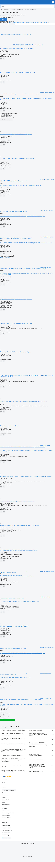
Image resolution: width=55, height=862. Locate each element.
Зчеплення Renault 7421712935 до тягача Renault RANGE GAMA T (17, 501)
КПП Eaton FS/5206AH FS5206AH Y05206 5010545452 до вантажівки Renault (20, 601)
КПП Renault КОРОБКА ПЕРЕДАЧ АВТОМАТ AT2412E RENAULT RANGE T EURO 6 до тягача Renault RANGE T (13, 750)
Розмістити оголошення (7, 719)
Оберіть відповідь (6, 119)
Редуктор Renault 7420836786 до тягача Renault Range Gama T (16, 323)
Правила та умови (6, 810)
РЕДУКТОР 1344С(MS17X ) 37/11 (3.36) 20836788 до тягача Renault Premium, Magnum (22, 216)
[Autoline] (1, 10)
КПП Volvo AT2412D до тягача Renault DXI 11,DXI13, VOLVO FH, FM (17, 72)
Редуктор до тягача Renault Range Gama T (10, 766)
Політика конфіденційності (8, 813)
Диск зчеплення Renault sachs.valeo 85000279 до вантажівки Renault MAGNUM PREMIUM (23, 401)
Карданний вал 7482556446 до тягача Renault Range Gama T (16, 299)
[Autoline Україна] (8, 2)
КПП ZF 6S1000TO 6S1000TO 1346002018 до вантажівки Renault (16, 48)
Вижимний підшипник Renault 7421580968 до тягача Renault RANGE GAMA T (20, 525)
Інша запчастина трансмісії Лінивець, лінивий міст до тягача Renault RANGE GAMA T (13, 744)
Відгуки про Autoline (6, 817)
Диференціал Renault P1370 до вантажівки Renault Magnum (15, 352)
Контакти (4, 787)
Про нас (3, 782)
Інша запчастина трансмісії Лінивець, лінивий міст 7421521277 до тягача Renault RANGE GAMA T (26, 476)
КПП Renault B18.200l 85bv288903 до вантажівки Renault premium (17, 158)
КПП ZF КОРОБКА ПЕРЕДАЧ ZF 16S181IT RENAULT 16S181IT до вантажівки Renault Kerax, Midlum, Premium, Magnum (13, 760)
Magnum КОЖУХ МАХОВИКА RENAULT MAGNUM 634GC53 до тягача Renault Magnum (22, 653)
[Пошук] (53, 6)
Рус (5, 792)
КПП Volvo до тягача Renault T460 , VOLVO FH (11, 755)
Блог (3, 820)
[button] (53, 2)
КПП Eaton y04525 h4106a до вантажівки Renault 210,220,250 (16, 134)
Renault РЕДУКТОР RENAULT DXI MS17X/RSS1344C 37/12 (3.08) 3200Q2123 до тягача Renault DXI (26, 243)
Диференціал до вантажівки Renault (9, 426)
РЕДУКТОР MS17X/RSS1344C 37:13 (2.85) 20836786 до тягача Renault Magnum (20, 185)
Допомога (4, 784)
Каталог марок (5, 822)
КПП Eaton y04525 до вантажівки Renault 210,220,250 (13, 730)
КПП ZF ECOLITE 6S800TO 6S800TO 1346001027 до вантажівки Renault (18, 550)
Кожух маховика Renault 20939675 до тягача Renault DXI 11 (15, 677)
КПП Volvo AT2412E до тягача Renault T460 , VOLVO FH (14, 626)
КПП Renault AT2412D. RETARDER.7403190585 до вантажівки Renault (12, 734)
